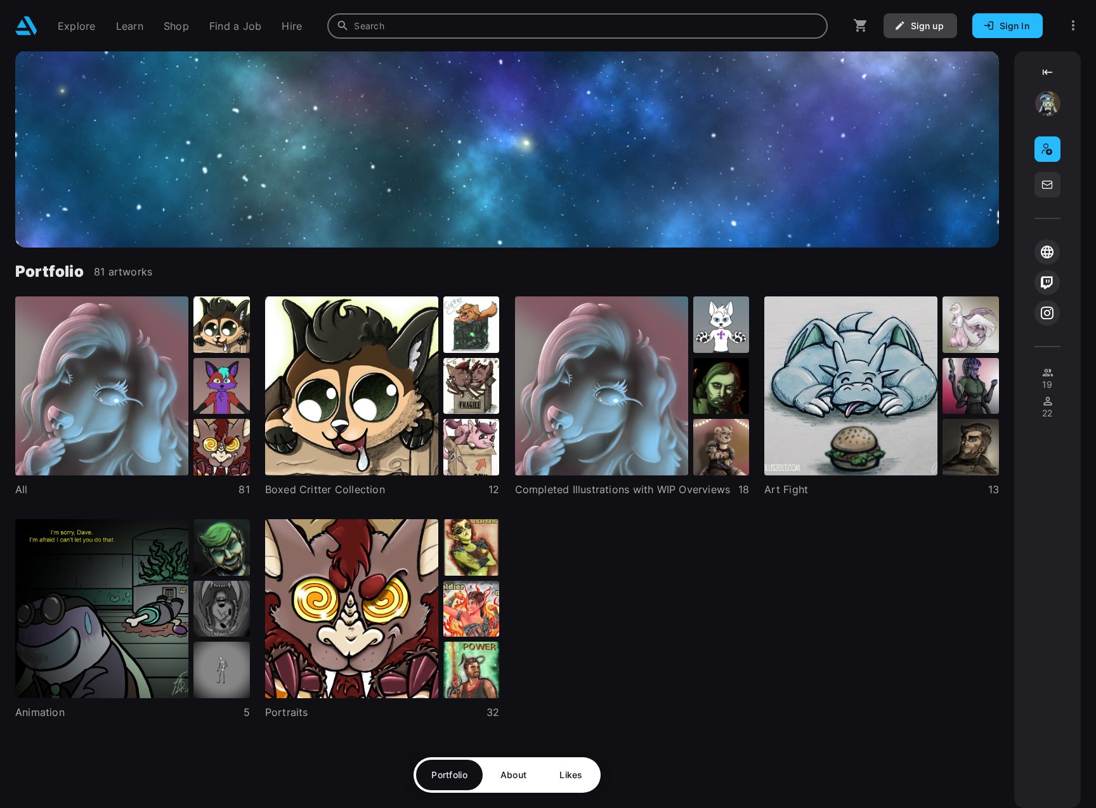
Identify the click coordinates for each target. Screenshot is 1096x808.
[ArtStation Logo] (26, 26)
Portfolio (449, 774)
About (513, 774)
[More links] (1073, 26)
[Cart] (860, 26)
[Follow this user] (1047, 149)
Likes (570, 774)
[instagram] (1047, 313)
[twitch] (1047, 282)
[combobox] (577, 26)
